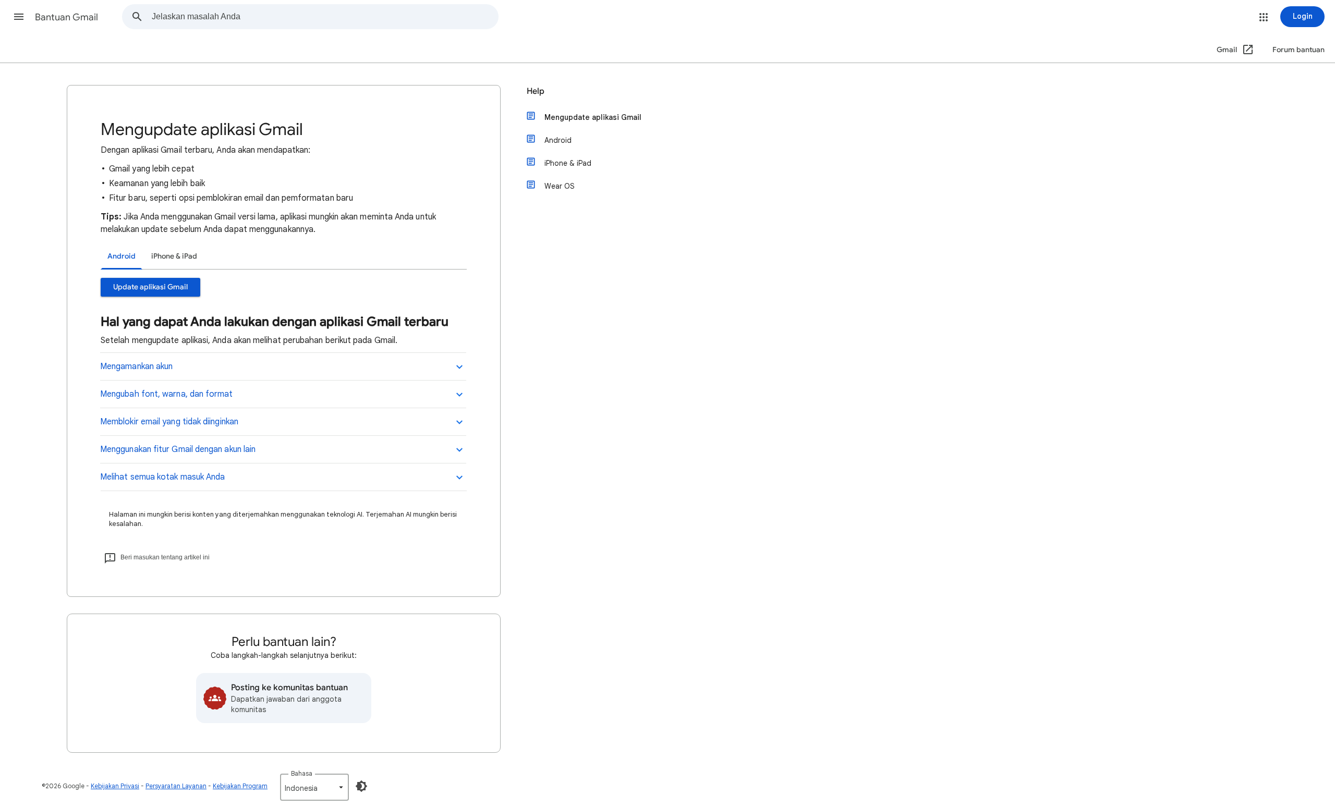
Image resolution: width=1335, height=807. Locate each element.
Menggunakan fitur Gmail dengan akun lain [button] (180, 449)
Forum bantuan (1298, 49)
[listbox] (314, 787)
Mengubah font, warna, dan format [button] (167, 394)
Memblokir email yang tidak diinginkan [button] (170, 422)
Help (535, 91)
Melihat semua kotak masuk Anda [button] (162, 477)
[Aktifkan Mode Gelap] (361, 786)
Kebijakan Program (240, 786)
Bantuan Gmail (66, 17)
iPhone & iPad (567, 163)
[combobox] (325, 17)
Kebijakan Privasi (115, 786)
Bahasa (301, 773)
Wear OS (559, 186)
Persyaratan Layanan (176, 786)
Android (558, 140)
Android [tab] (121, 256)
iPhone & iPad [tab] (174, 256)
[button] (18, 16)
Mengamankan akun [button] (136, 366)
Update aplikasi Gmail (150, 287)
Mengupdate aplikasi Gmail (592, 117)
